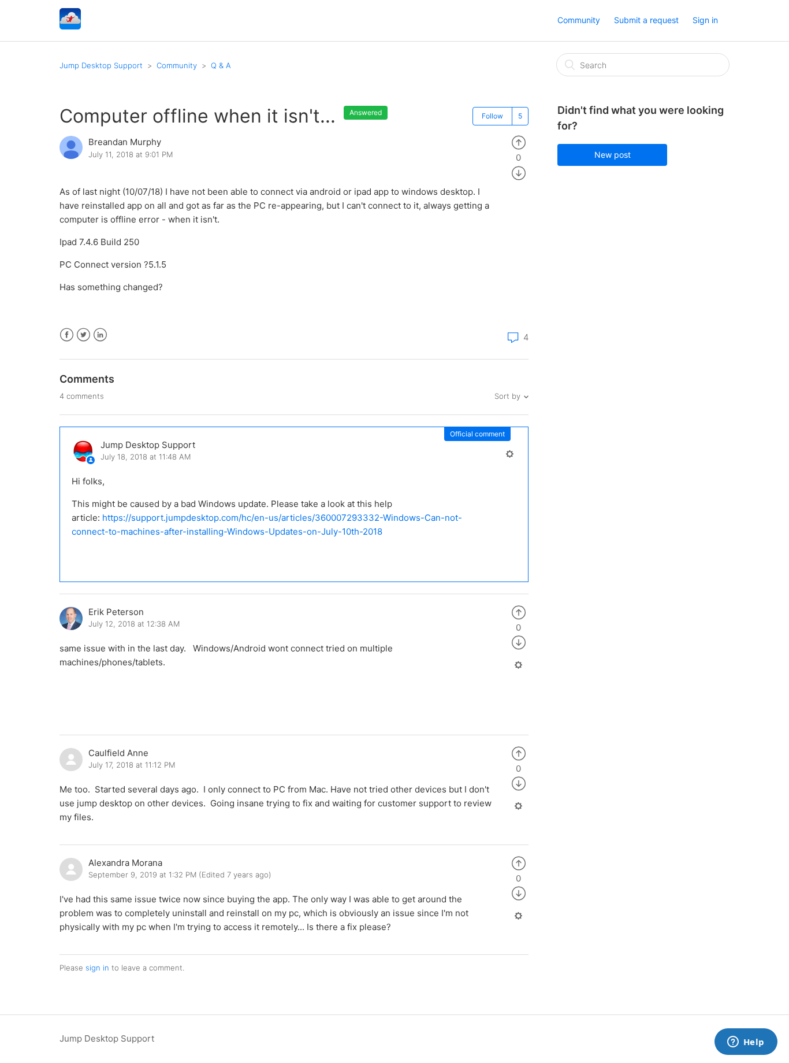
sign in (97, 967)
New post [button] (612, 155)
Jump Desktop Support (101, 65)
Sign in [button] (705, 20)
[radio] (519, 141)
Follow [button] (492, 116)
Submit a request (646, 20)
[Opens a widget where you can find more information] (745, 1042)
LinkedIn (100, 335)
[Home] (70, 26)
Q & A (221, 65)
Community (578, 20)
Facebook (66, 335)
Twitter (83, 335)
